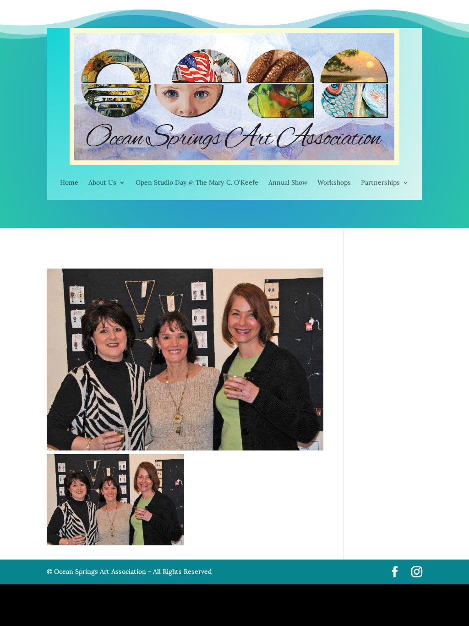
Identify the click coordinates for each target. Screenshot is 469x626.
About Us (102, 182)
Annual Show (287, 182)
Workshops (334, 182)
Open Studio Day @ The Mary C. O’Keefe (197, 182)
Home (69, 182)
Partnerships (380, 182)
